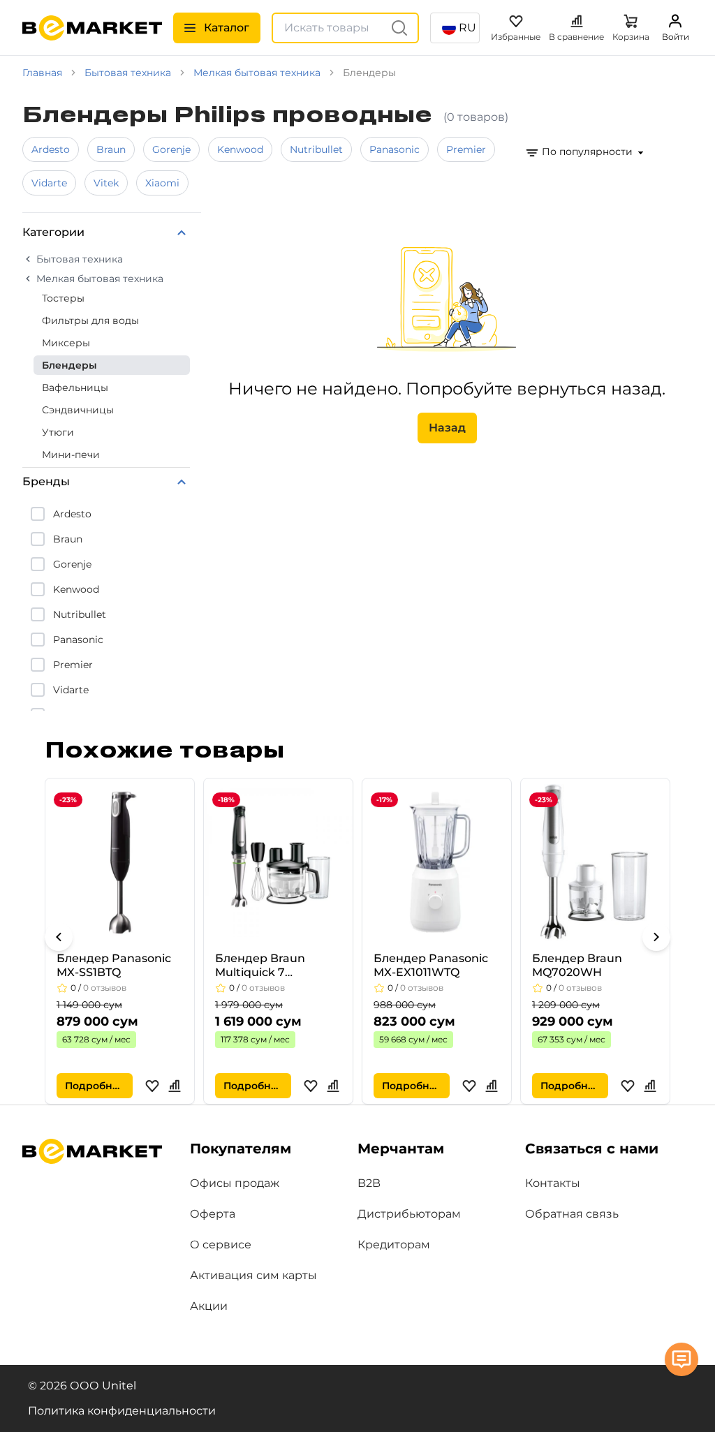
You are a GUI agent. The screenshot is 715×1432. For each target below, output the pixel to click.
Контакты (552, 1183)
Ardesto (50, 149)
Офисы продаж (234, 1183)
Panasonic (394, 149)
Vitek (106, 183)
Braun (111, 149)
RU (467, 27)
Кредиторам (394, 1244)
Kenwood (240, 149)
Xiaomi (162, 183)
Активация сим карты (253, 1275)
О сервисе (220, 1244)
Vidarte (49, 183)
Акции (209, 1306)
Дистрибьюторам (409, 1213)
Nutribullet (316, 149)
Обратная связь (572, 1213)
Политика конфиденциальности (122, 1410)
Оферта (212, 1213)
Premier (466, 149)
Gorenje (171, 149)
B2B (369, 1183)
